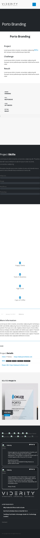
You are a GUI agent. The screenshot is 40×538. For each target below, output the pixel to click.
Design (14, 361)
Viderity (9, 445)
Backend (9, 361)
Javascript (27, 361)
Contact (4, 522)
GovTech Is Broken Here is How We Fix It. (15, 511)
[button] (37, 4)
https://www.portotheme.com (23, 357)
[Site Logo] (7, 4)
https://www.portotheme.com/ (19, 365)
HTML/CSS (20, 361)
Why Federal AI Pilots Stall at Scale (13, 507)
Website (21, 314)
